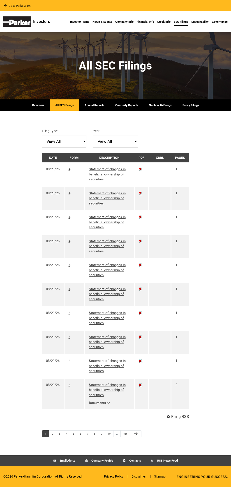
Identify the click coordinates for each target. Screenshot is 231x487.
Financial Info (145, 21)
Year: (96, 131)
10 (110, 433)
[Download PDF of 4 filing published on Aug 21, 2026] (141, 169)
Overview (38, 105)
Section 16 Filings (160, 105)
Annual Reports (94, 105)
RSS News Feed (167, 460)
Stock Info (164, 21)
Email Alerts (67, 460)
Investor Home (79, 21)
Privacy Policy (113, 476)
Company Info (124, 21)
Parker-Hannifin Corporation (33, 476)
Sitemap (160, 476)
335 (126, 433)
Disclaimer (139, 476)
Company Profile (102, 460)
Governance (220, 21)
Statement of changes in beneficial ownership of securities (107, 174)
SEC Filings (181, 21)
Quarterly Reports (126, 105)
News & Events (102, 21)
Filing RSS (177, 416)
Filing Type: (50, 131)
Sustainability (200, 21)
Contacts (135, 460)
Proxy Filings (190, 105)
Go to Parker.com (19, 5)
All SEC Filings (64, 105)
